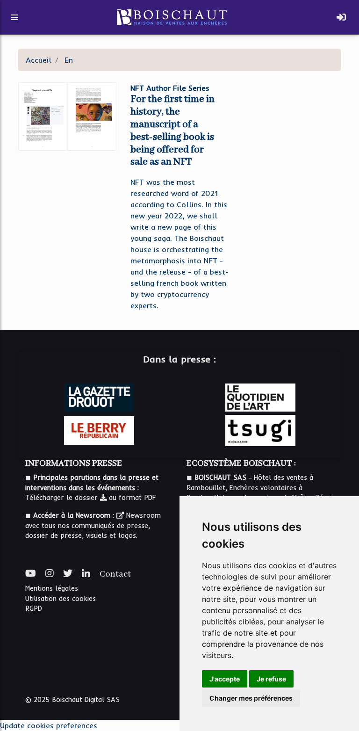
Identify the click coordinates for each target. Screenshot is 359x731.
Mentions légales (51, 588)
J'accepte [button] (224, 679)
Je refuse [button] (271, 679)
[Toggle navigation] (341, 17)
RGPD (33, 608)
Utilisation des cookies (60, 598)
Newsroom (142, 515)
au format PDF (131, 497)
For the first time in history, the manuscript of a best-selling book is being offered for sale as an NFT (172, 130)
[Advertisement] (292, 125)
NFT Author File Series (169, 88)
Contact (115, 574)
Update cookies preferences (48, 725)
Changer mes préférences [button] (251, 698)
